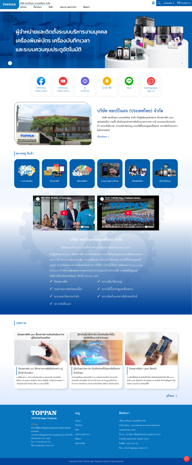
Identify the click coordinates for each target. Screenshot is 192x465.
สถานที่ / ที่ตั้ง (107, 88)
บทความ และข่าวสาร (68, 7)
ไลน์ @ (129, 88)
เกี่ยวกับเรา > (103, 137)
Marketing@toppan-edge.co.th (151, 89)
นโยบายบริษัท (80, 443)
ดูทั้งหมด (170, 396)
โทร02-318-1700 (85, 89)
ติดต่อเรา (86, 7)
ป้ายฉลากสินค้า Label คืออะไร (143, 369)
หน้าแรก (23, 7)
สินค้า (51, 7)
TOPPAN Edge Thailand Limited (41, 89)
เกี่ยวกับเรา (37, 7)
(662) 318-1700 (132, 443)
